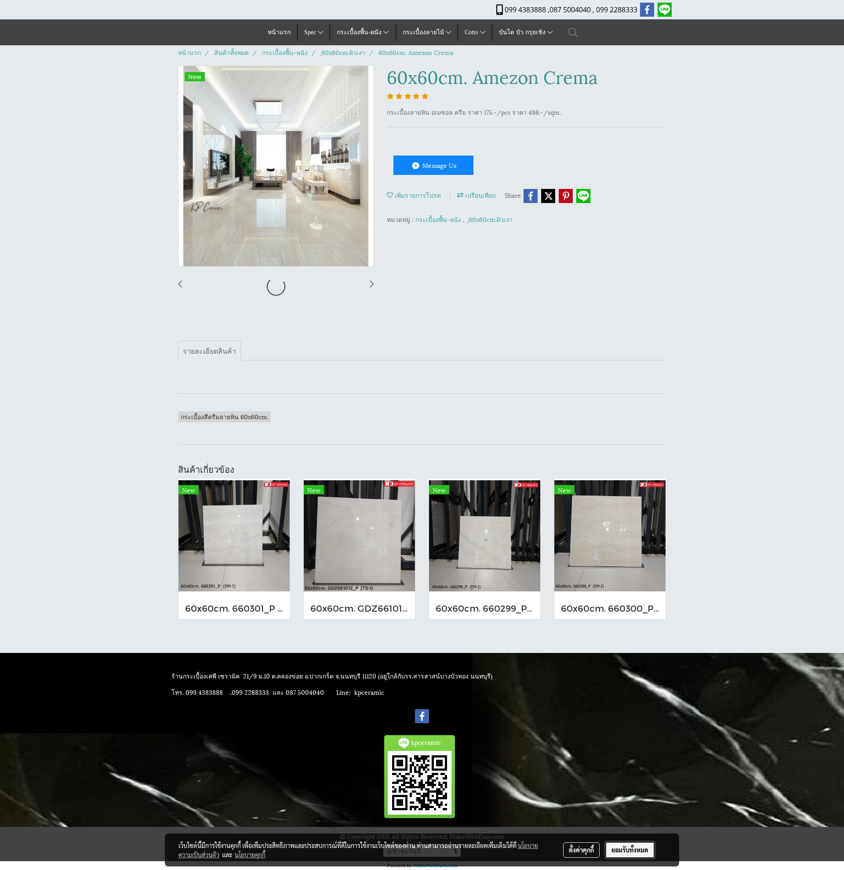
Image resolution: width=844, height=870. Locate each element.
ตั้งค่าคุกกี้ (581, 850)
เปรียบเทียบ (479, 194)
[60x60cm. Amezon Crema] (275, 166)
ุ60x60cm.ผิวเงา (491, 219)
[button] (573, 32)
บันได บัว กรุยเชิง (523, 32)
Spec (311, 32)
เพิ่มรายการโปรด (417, 194)
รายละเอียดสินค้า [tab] (209, 350)
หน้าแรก (279, 32)
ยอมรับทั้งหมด (629, 850)
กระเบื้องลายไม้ (424, 32)
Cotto (472, 32)
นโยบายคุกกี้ (250, 855)
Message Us (438, 165)
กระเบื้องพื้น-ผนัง (360, 32)
